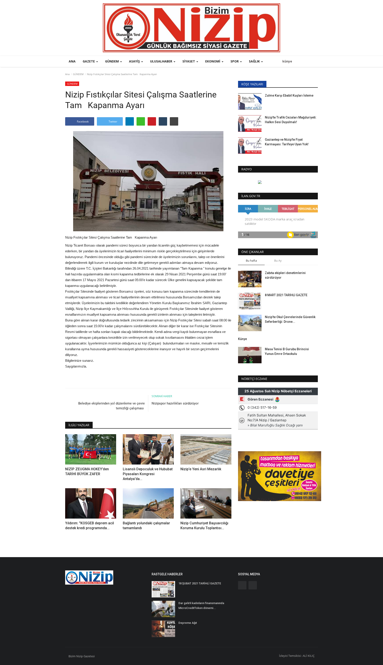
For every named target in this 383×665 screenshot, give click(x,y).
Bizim (72, 656)
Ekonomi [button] (213, 61)
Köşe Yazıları (252, 84)
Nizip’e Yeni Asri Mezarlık (201, 469)
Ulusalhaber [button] (161, 61)
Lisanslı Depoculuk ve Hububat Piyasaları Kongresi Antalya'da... (148, 474)
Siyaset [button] (189, 61)
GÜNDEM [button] (112, 61)
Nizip (79, 656)
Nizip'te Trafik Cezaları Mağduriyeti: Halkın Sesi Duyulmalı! (291, 120)
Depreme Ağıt (187, 622)
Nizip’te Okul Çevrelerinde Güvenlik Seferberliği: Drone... (290, 319)
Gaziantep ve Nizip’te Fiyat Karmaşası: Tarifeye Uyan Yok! (287, 142)
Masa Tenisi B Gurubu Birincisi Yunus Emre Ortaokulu (287, 351)
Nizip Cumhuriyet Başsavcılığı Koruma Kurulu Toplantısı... (204, 525)
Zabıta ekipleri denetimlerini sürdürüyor (285, 275)
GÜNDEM (78, 74)
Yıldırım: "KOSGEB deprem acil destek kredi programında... (89, 525)
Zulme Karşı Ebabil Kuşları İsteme (289, 95)
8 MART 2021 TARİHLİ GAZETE (286, 295)
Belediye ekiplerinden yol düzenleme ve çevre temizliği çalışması (111, 405)
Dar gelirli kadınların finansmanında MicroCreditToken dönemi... (201, 605)
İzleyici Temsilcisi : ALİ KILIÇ (297, 656)
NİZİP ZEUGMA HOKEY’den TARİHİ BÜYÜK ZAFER (87, 471)
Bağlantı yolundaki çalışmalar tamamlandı (146, 525)
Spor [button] (235, 61)
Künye (242, 339)
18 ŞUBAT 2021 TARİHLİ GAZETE (199, 583)
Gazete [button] (89, 61)
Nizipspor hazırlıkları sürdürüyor (175, 403)
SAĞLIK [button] (255, 61)
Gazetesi (89, 656)
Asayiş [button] (135, 61)
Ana (72, 61)
